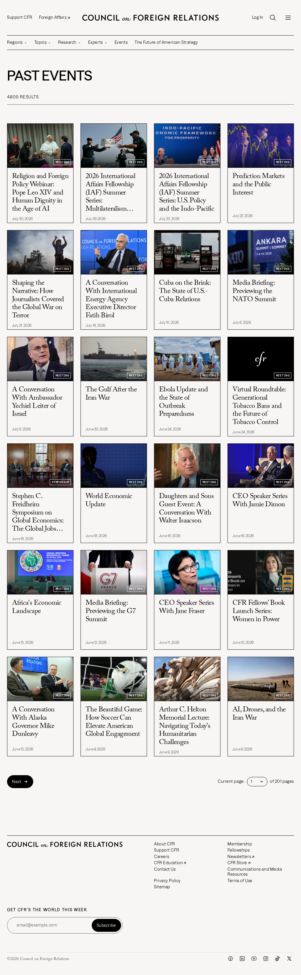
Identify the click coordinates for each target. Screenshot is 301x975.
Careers (161, 856)
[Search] (273, 18)
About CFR (164, 844)
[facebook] (230, 958)
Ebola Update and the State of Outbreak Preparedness (183, 402)
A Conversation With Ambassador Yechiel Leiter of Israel (37, 402)
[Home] (150, 17)
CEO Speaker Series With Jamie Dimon (260, 500)
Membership (240, 844)
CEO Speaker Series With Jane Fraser (186, 607)
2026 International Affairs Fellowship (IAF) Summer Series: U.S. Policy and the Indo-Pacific (186, 192)
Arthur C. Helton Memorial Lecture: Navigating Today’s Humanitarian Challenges (184, 726)
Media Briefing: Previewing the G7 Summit (111, 611)
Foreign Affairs (52, 17)
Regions (15, 42)
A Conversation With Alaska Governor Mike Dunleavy (33, 722)
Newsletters (239, 856)
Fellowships (239, 850)
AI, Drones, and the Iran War (259, 713)
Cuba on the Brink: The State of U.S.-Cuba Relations (184, 291)
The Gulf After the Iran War (111, 393)
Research (67, 42)
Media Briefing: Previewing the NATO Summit (254, 291)
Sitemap (162, 886)
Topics (40, 42)
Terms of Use (240, 880)
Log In (257, 17)
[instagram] (265, 958)
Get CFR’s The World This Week (47, 909)
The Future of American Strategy (166, 42)
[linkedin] (242, 958)
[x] (289, 958)
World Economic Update (109, 500)
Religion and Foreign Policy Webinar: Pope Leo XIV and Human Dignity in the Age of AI (40, 192)
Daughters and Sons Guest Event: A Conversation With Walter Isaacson (186, 508)
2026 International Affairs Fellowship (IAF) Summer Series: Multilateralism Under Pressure (110, 193)
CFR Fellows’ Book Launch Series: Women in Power (259, 611)
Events (121, 42)
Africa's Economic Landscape (36, 607)
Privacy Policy (167, 880)
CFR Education (168, 862)
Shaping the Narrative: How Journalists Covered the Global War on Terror (38, 299)
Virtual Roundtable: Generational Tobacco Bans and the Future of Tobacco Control (259, 405)
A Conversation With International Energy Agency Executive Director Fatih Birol (111, 299)
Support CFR (19, 17)
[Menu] (288, 18)
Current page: (231, 781)
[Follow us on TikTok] (277, 958)
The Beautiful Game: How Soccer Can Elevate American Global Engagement (114, 722)
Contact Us (165, 869)
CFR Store (237, 862)
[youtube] (254, 958)
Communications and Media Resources (255, 872)
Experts (95, 42)
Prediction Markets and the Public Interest (259, 184)
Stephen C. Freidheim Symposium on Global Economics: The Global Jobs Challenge (37, 513)
